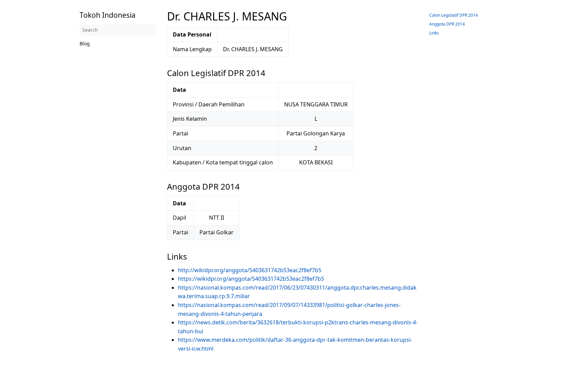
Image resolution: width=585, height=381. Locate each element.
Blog (85, 43)
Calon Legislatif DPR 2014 (453, 15)
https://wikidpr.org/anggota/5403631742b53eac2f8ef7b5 (251, 278)
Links (434, 33)
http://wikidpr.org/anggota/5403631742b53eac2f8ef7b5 (249, 270)
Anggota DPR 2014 (447, 24)
